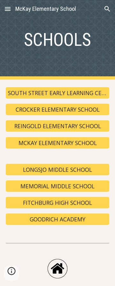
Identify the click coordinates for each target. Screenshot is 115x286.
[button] (7, 8)
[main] (57, 39)
